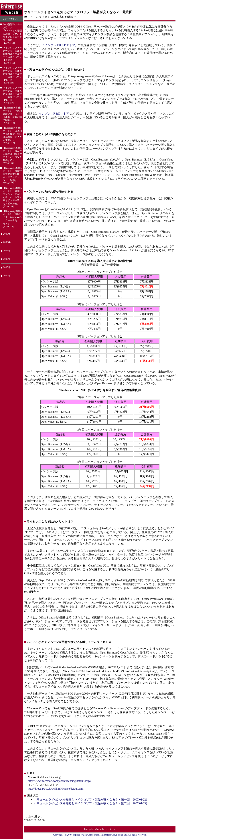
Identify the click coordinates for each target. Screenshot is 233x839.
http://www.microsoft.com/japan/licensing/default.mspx (59, 780)
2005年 (7, 267)
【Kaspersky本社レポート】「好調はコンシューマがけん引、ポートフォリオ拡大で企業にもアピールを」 (13, 197)
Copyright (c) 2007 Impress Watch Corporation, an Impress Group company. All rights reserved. (100, 834)
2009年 (7, 233)
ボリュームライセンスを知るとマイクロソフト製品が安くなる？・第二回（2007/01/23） (91, 803)
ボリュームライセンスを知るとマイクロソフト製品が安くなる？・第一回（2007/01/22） (91, 799)
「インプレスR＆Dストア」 (60, 45)
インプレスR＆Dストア (54, 113)
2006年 (7, 259)
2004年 (7, 275)
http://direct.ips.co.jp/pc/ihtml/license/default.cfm (55, 788)
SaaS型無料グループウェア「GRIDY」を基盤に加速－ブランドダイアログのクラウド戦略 (12, 33)
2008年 (7, 242)
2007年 (7, 250)
